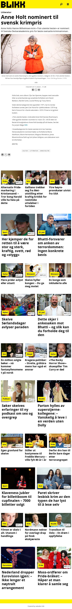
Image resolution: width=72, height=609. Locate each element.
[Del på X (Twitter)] (35, 89)
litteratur (34, 151)
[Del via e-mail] (39, 89)
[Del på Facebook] (33, 89)
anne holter (44, 151)
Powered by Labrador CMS (36, 606)
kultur (25, 151)
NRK (25, 125)
